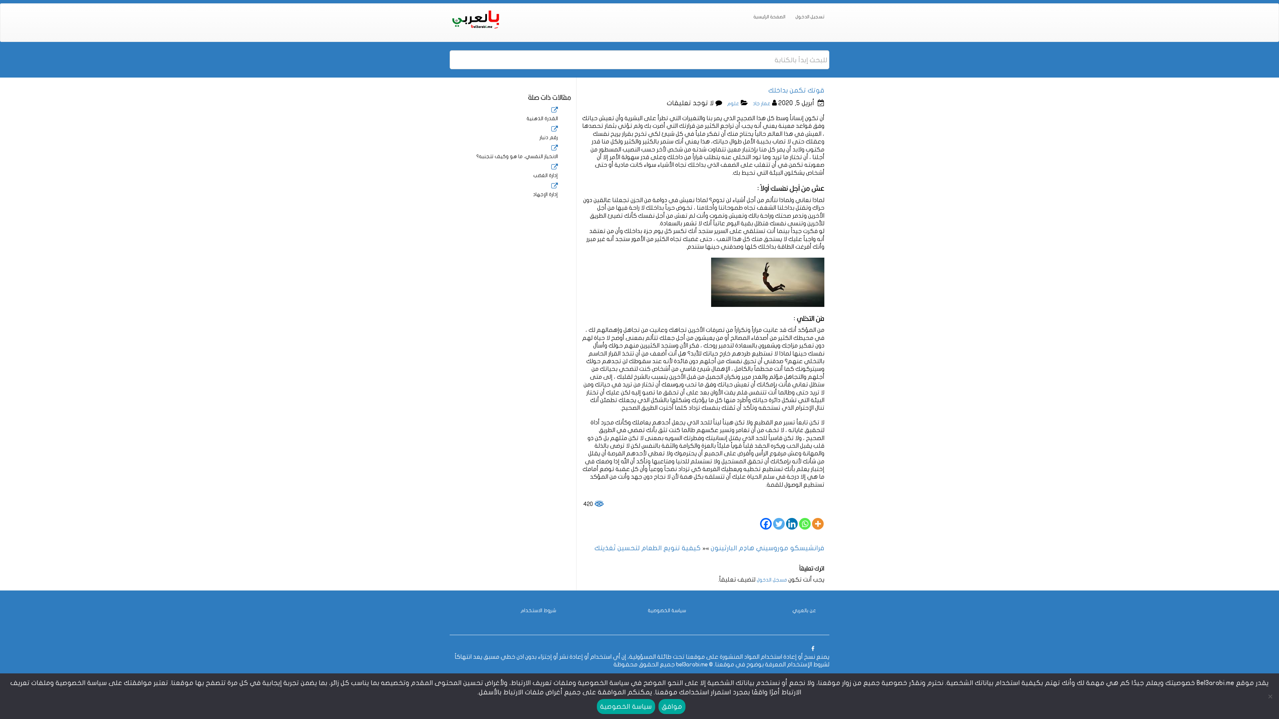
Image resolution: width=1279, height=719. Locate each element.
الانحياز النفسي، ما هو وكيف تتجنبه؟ (517, 156)
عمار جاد (761, 103)
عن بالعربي (804, 610)
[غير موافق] (1270, 696)
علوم (733, 103)
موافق (672, 706)
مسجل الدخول (772, 580)
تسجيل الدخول (809, 16)
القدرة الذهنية (542, 118)
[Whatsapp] (805, 524)
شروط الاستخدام (538, 610)
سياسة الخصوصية (667, 610)
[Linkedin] (792, 524)
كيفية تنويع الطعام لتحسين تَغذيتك (648, 548)
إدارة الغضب (545, 175)
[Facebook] (766, 524)
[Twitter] (779, 524)
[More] (818, 524)
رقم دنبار (549, 137)
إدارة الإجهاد (545, 194)
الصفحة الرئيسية (769, 16)
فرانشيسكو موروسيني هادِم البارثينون (767, 548)
